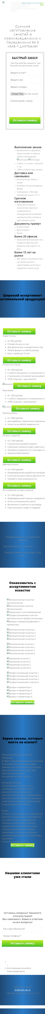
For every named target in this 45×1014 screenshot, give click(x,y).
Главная (11, 962)
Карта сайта (37, 1006)
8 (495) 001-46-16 (22, 15)
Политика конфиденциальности (15, 1006)
